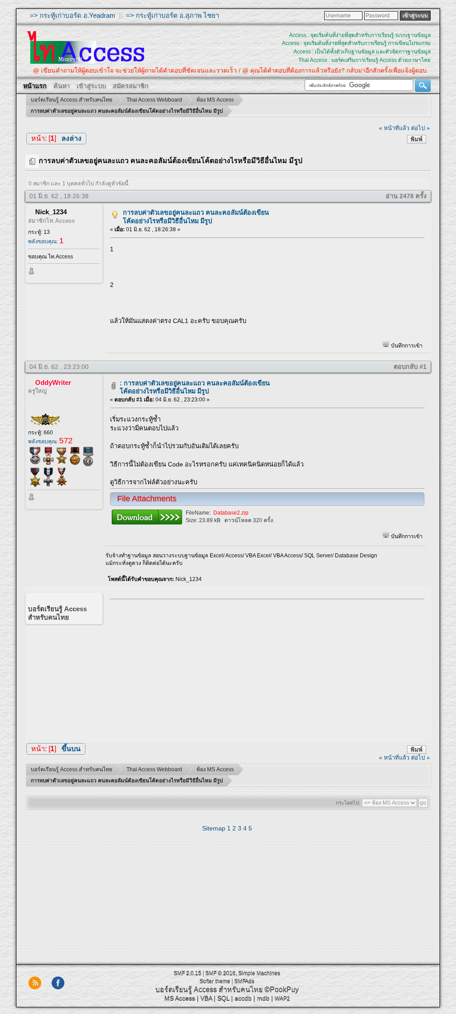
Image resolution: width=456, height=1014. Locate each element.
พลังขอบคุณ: (46, 241)
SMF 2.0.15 (187, 973)
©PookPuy (282, 989)
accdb (243, 998)
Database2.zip (230, 513)
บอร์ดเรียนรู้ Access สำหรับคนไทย (209, 989)
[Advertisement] (264, 668)
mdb (263, 998)
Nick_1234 (51, 212)
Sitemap (213, 828)
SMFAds (244, 981)
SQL (223, 998)
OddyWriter (53, 382)
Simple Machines (259, 973)
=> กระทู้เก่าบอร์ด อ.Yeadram (72, 15)
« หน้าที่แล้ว (394, 128)
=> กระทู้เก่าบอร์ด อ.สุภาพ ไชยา (172, 15)
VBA (206, 998)
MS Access (179, 998)
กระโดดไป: (348, 802)
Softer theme (215, 981)
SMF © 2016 (220, 973)
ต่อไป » (420, 128)
